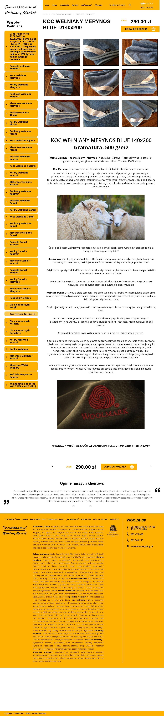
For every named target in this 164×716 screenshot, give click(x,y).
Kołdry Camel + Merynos (18, 280)
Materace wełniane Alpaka (21, 148)
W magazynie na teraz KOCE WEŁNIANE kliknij (23, 385)
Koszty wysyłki (100, 519)
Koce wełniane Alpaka (22, 140)
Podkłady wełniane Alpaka (20, 132)
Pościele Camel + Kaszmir (19, 243)
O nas (54, 5)
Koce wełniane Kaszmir (23, 165)
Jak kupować (72, 519)
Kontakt (114, 519)
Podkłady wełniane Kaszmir (20, 192)
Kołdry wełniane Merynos (19, 86)
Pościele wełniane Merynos (20, 67)
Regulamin (35, 519)
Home (45, 14)
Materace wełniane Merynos (21, 104)
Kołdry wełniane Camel (23, 209)
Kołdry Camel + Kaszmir (18, 252)
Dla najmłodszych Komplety (20, 331)
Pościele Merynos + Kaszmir (21, 375)
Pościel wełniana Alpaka (19, 114)
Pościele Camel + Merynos (19, 271)
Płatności (86, 519)
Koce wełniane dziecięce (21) (23, 314)
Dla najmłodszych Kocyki (20, 306)
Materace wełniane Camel (21, 234)
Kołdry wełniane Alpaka (19, 123)
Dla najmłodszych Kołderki (20, 322)
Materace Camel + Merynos (20, 290)
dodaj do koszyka (136, 29)
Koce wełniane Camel (22, 216)
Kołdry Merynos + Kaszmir (20, 341)
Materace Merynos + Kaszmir (21, 357)
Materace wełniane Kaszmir (21, 183)
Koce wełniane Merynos (18, 76)
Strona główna (12, 519)
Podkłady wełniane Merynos (20, 95)
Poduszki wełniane (20, 297)
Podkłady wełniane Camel (20, 224)
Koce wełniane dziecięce (85, 14)
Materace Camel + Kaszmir (20, 262)
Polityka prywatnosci (53, 519)
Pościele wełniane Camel (20, 202)
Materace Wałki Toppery (19, 366)
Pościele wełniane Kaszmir (20, 158)
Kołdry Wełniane (19, 349)
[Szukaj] (129, 5)
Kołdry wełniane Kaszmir (19, 174)
